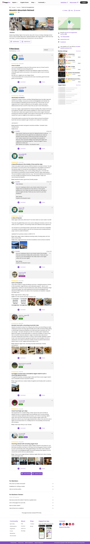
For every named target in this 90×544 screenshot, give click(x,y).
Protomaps (64, 28)
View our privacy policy (15, 489)
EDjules (20, 208)
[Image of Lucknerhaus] (61, 55)
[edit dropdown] (50, 133)
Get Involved (13, 535)
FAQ (22, 523)
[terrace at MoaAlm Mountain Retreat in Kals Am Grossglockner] (48, 461)
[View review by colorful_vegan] (15, 317)
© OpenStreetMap (70, 28)
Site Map (23, 531)
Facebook (63, 42)
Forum (11, 531)
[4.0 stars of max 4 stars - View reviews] (69, 55)
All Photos (48, 28)
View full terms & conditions (16, 508)
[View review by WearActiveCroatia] (15, 365)
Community (41, 2)
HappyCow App (44, 521)
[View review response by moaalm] (13, 131)
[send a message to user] (22, 55)
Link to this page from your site (17, 502)
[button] (69, 22)
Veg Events (12, 528)
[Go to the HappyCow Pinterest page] (70, 524)
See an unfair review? (14, 505)
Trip (72, 10)
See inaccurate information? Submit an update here (22, 500)
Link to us (23, 528)
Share (65, 10)
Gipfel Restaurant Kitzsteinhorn (75, 79)
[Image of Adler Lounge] (61, 68)
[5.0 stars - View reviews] (12, 12)
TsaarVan (21, 273)
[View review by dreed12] (15, 403)
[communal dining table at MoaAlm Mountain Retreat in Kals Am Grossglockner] (31, 461)
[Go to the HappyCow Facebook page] (60, 524)
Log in (84, 2)
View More (78, 51)
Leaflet (60, 28)
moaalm (18, 51)
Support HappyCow (39, 542)
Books (31, 526)
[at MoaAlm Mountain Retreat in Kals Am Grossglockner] (15, 245)
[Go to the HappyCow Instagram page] (73, 524)
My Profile (12, 524)
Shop (32, 2)
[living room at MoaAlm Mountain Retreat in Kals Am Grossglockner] (15, 461)
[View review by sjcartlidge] (15, 89)
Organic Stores (24, 2)
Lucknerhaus (71, 54)
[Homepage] (6, 2)
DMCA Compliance (29, 542)
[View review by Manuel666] (15, 156)
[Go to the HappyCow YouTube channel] (63, 524)
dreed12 (21, 401)
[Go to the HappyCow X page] (67, 524)
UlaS (20, 55)
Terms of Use (21, 542)
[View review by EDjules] (15, 210)
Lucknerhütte (71, 60)
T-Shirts (32, 524)
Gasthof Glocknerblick (74, 72)
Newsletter (12, 533)
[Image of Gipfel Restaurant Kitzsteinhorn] (61, 80)
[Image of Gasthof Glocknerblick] (61, 74)
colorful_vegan (23, 315)
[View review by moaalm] (15, 435)
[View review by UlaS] (15, 57)
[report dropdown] (52, 55)
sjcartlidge (21, 87)
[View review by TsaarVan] (15, 274)
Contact (23, 526)
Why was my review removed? (17, 483)
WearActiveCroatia (24, 364)
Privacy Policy (13, 542)
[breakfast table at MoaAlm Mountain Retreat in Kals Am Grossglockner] (23, 461)
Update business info (66, 48)
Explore (14, 2)
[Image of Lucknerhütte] (61, 62)
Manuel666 (22, 154)
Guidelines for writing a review (17, 486)
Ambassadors (13, 526)
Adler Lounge (71, 66)
